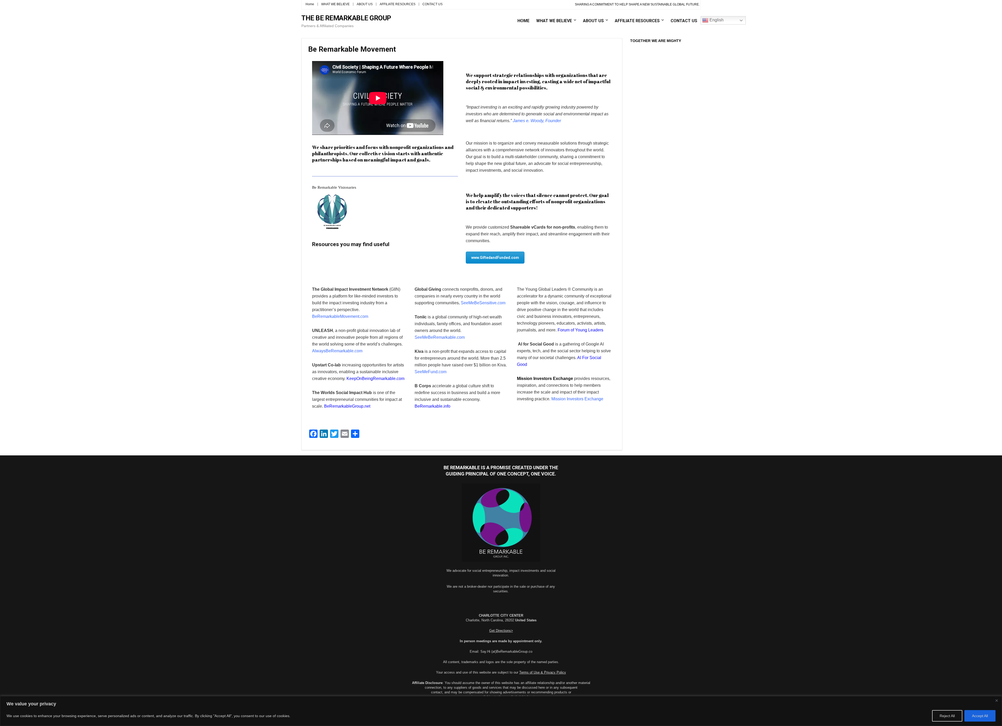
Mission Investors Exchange (577, 399)
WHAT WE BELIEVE (335, 4)
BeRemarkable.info (432, 406)
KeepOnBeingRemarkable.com (375, 378)
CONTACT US (432, 4)
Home (310, 4)
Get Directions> (501, 631)
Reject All (947, 716)
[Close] (996, 700)
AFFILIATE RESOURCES (397, 4)
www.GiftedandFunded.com (495, 257)
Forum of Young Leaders (580, 330)
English (716, 20)
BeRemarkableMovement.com (340, 316)
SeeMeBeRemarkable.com (440, 337)
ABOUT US (365, 4)
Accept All (980, 716)
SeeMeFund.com (430, 372)
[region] (501, 711)
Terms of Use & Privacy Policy (542, 672)
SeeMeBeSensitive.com (483, 303)
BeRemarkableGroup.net (347, 406)
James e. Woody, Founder (537, 120)
